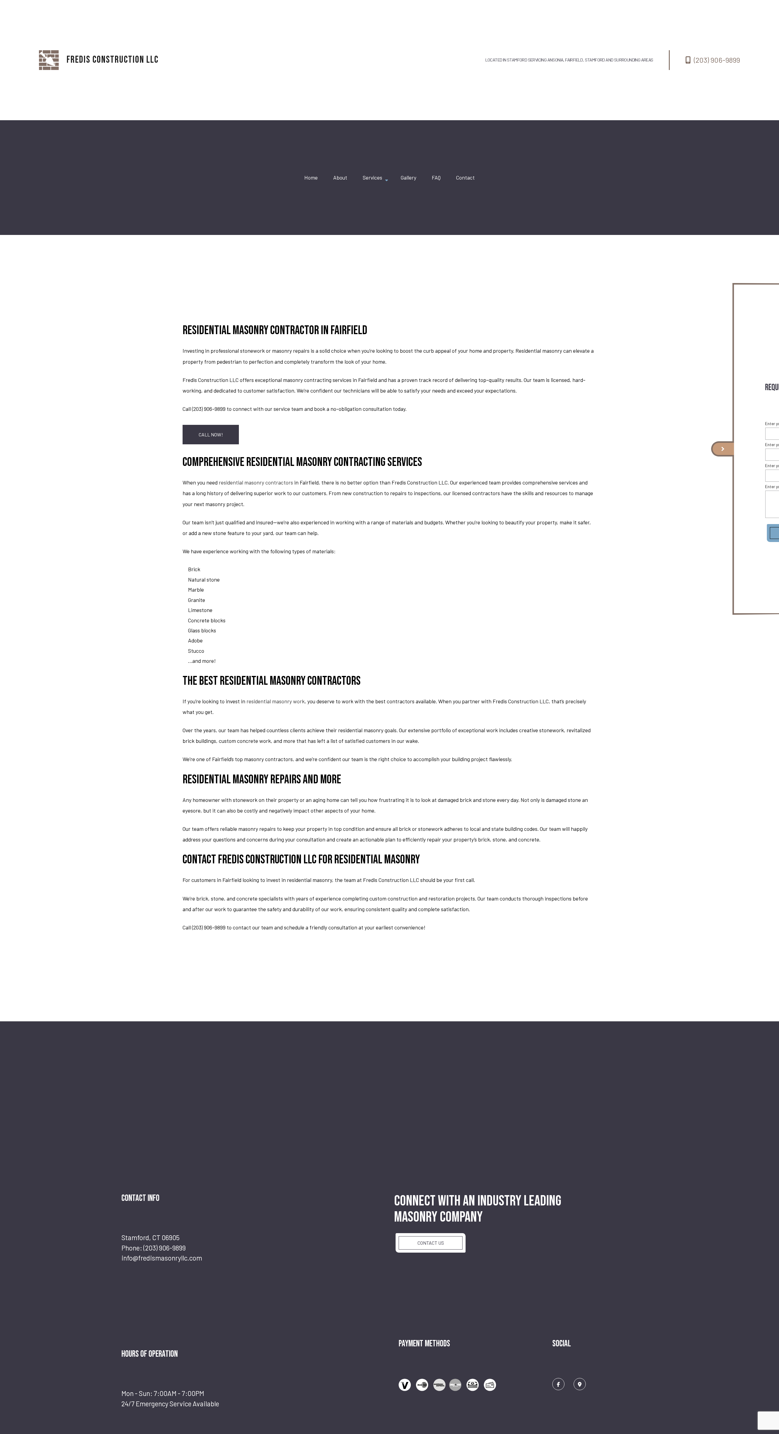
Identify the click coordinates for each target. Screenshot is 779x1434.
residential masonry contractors (256, 482)
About (340, 177)
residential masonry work (275, 701)
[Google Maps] (580, 1384)
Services (372, 177)
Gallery (408, 177)
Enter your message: (696, 489)
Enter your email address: (700, 468)
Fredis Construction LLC (113, 60)
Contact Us (430, 1243)
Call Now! (211, 434)
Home (311, 177)
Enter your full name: (695, 426)
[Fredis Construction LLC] (49, 60)
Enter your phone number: (700, 447)
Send (713, 536)
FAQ (436, 177)
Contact (465, 177)
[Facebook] (558, 1384)
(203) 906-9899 (717, 59)
